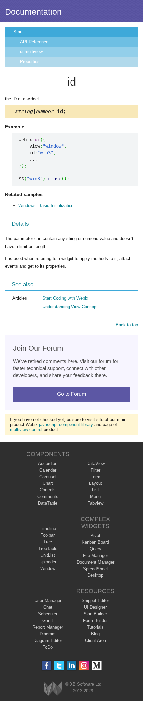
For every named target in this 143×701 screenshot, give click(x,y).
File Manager (95, 555)
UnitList (47, 555)
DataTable (47, 503)
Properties (30, 61)
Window (47, 568)
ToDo (48, 647)
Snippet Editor (95, 600)
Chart (48, 483)
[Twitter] (59, 665)
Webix (53, 688)
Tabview (95, 503)
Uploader (47, 561)
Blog (95, 633)
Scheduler (47, 613)
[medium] (97, 665)
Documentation (33, 11)
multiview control (26, 429)
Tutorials (95, 627)
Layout (95, 483)
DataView (95, 463)
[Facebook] (46, 665)
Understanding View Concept (70, 306)
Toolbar (48, 535)
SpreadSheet (95, 568)
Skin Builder (95, 613)
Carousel (47, 476)
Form (95, 476)
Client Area (95, 640)
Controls (48, 489)
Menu (95, 496)
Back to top (127, 324)
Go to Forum (71, 394)
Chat (47, 607)
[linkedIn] (72, 665)
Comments (47, 496)
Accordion (47, 463)
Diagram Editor (47, 640)
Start (18, 31)
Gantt (47, 620)
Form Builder (95, 620)
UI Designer (95, 607)
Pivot (95, 535)
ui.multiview (31, 51)
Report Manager (47, 627)
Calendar (47, 470)
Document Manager (95, 562)
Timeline (48, 528)
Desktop (95, 575)
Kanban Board (95, 542)
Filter (95, 470)
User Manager (47, 600)
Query (95, 548)
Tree (47, 541)
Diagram (48, 633)
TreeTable (47, 548)
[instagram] (84, 665)
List (95, 489)
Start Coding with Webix (65, 298)
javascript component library (66, 424)
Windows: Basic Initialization (45, 205)
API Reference (34, 41)
